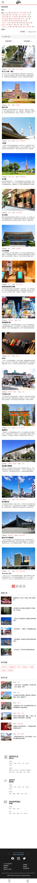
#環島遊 (10, 670)
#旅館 (3, 670)
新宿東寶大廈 (6, 322)
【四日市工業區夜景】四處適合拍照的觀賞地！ (24, 619)
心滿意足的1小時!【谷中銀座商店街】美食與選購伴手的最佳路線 (24, 706)
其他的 (25, 813)
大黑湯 (4, 143)
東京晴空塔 (5, 502)
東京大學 (5, 107)
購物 (29, 772)
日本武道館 (5, 251)
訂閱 (10, 808)
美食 (25, 772)
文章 (9, 881)
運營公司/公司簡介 (8, 869)
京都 (19, 763)
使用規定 (6, 867)
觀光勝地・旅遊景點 (25, 770)
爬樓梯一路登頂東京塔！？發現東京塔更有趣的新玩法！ (24, 727)
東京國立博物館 (7, 466)
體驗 (14, 793)
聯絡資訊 (25, 866)
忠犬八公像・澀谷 (7, 71)
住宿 (22, 793)
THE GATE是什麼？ (8, 863)
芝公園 (4, 179)
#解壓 (31, 667)
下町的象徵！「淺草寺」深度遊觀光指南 (24, 629)
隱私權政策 (6, 865)
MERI (3, 358)
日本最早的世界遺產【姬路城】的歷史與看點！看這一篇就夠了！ (24, 696)
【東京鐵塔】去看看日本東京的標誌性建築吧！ (24, 640)
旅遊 (10, 793)
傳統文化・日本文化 (14, 770)
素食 (14, 808)
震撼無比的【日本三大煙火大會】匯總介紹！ (24, 598)
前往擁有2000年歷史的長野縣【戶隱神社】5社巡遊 (24, 609)
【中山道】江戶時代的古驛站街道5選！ (24, 649)
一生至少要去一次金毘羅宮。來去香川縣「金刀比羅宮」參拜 (24, 685)
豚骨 (10, 813)
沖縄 (10, 765)
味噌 (14, 813)
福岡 (27, 763)
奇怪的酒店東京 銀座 (8, 286)
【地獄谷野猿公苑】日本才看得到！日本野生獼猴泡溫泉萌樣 (24, 737)
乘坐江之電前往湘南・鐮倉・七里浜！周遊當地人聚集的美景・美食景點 (24, 716)
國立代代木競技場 (7, 537)
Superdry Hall (6, 573)
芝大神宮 (5, 215)
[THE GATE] (18, 2)
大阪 (23, 763)
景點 (28, 881)
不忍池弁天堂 (6, 394)
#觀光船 (25, 667)
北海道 (10, 763)
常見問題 (25, 864)
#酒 (19, 667)
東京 (15, 763)
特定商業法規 (26, 868)
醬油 (18, 813)
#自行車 (4, 667)
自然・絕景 (11, 772)
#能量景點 (12, 667)
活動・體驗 (19, 772)
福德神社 (5, 430)
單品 (18, 808)
